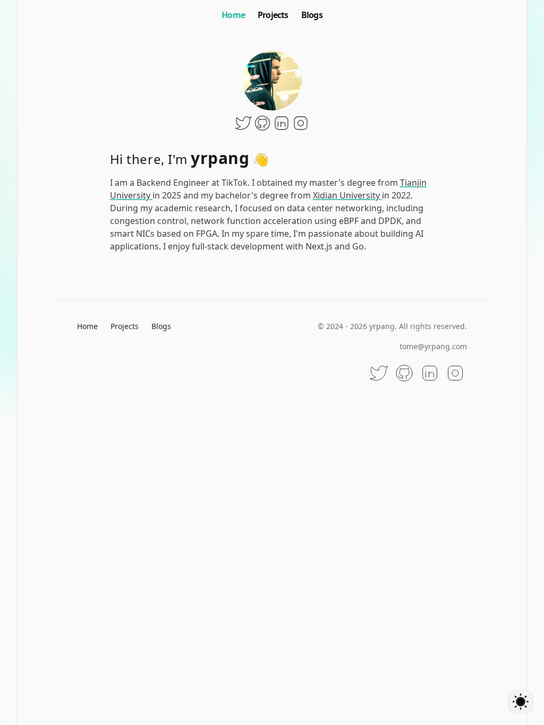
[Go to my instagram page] (300, 123)
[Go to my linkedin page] (281, 123)
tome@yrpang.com (433, 346)
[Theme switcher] (520, 701)
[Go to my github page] (262, 123)
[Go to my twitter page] (243, 123)
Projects (273, 15)
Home (233, 15)
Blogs (311, 15)
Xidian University (347, 195)
